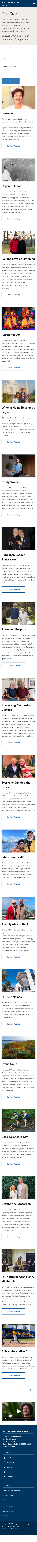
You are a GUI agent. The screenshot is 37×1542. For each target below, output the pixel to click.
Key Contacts (8, 1495)
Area (3, 55)
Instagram (10, 1462)
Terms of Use (5, 1529)
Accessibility (14, 1529)
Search (11, 81)
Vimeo (9, 1467)
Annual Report (8, 1511)
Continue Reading (16, 146)
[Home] (14, 3)
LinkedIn (10, 1476)
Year (3, 47)
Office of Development (11, 1491)
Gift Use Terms (8, 1516)
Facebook (10, 1458)
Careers (6, 1500)
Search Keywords (9, 66)
